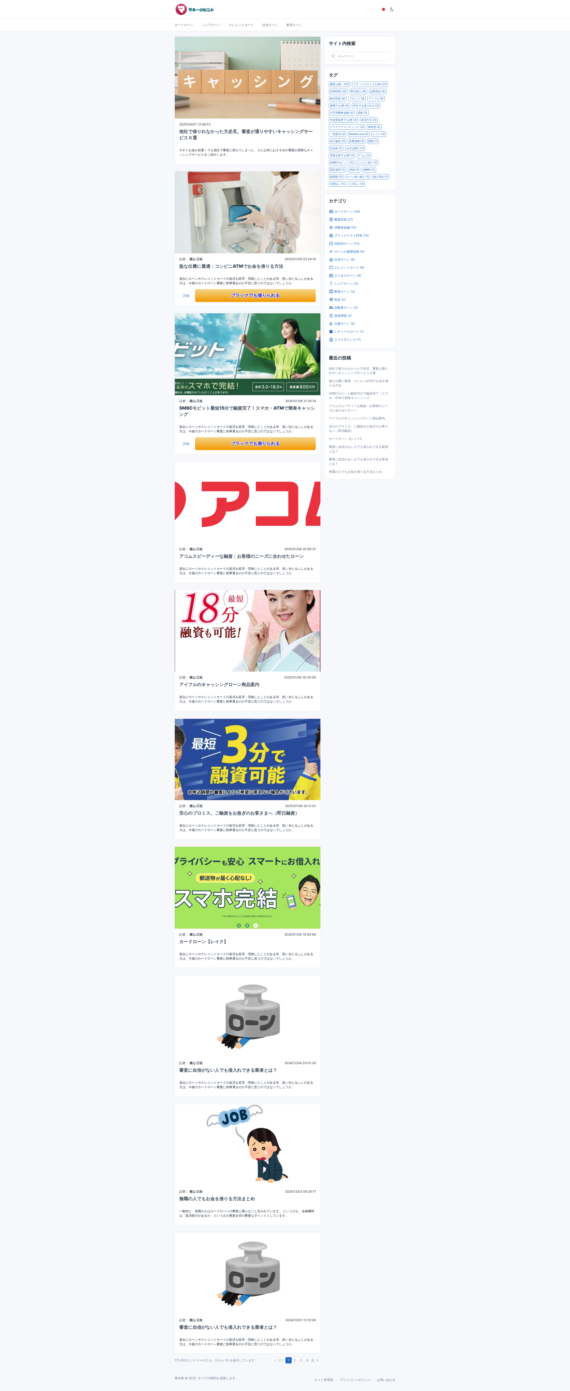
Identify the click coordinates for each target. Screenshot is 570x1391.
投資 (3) (340, 299)
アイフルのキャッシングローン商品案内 (219, 684)
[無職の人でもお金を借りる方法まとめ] (247, 1144)
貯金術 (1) (336, 148)
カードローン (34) (347, 211)
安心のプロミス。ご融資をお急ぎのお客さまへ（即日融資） (239, 813)
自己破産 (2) (337, 141)
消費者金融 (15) (345, 227)
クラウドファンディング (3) (347, 127)
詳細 (186, 295)
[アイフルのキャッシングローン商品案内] (247, 630)
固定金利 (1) (337, 169)
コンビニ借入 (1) (367, 162)
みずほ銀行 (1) (355, 148)
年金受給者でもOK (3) (343, 119)
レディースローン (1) (349, 331)
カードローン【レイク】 (203, 941)
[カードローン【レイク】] (247, 887)
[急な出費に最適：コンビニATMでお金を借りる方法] (247, 212)
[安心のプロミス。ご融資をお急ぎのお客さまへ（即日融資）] (247, 759)
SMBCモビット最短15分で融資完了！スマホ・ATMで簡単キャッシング (358, 395)
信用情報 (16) (338, 91)
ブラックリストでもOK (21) (370, 84)
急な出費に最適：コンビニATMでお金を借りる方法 (231, 266)
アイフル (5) (376, 98)
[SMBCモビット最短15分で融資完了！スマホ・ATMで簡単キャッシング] (247, 354)
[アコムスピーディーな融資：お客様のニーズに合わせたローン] (247, 502)
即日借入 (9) (358, 91)
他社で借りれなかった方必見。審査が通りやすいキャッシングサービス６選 (358, 370)
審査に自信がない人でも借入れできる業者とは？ (228, 1070)
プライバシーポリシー (354, 1380)
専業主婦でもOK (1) (342, 155)
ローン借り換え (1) (357, 176)
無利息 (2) (374, 127)
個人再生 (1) (380, 176)
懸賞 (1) (373, 141)
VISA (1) (354, 169)
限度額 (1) (336, 176)
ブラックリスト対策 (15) (351, 235)
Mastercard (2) (358, 134)
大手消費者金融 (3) (341, 112)
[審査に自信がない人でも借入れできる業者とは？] (247, 1016)
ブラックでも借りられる (255, 295)
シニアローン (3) (346, 283)
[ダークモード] (391, 9)
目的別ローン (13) (347, 243)
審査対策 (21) (343, 219)
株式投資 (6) (337, 98)
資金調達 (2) (343, 315)
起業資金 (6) (377, 91)
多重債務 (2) (356, 141)
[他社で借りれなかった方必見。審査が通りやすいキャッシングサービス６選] (247, 77)
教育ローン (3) (344, 291)
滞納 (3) (362, 112)
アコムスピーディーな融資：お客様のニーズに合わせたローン (241, 556)
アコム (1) (364, 155)
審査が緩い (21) (339, 84)
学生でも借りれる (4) (366, 105)
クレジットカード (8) (349, 267)
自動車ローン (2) (346, 307)
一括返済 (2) (337, 134)
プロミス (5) (356, 98)
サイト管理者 (323, 1380)
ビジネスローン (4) (347, 275)
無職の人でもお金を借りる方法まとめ (217, 1198)
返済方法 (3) (369, 119)
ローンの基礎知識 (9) (349, 251)
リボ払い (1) (356, 183)
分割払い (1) (337, 183)
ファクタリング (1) (347, 339)
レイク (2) (379, 134)
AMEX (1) (369, 169)
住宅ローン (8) (344, 259)
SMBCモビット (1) (341, 162)
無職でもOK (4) (339, 105)
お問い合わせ (386, 1380)
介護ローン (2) (344, 323)
